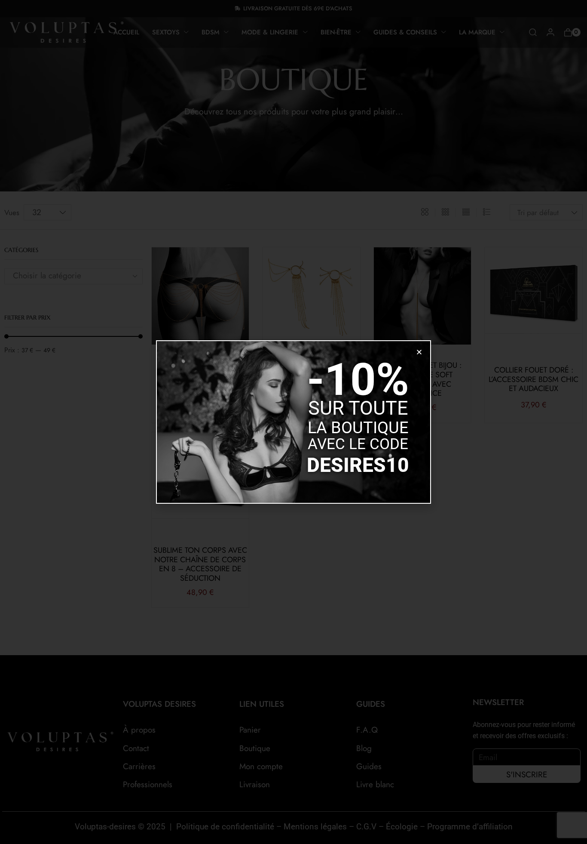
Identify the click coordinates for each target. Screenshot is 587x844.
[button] (419, 352)
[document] (293, 422)
